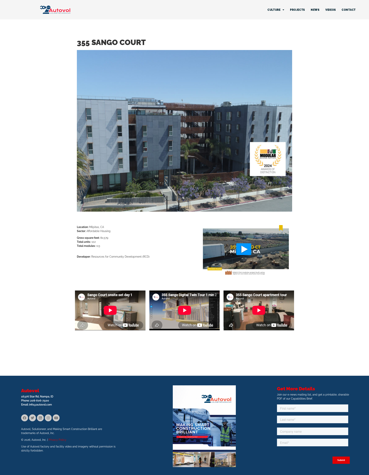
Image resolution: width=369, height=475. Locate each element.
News (315, 9)
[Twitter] (32, 417)
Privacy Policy (57, 439)
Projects (297, 9)
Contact (349, 9)
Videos (330, 9)
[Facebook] (24, 417)
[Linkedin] (40, 417)
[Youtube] (56, 417)
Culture (274, 9)
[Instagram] (48, 417)
